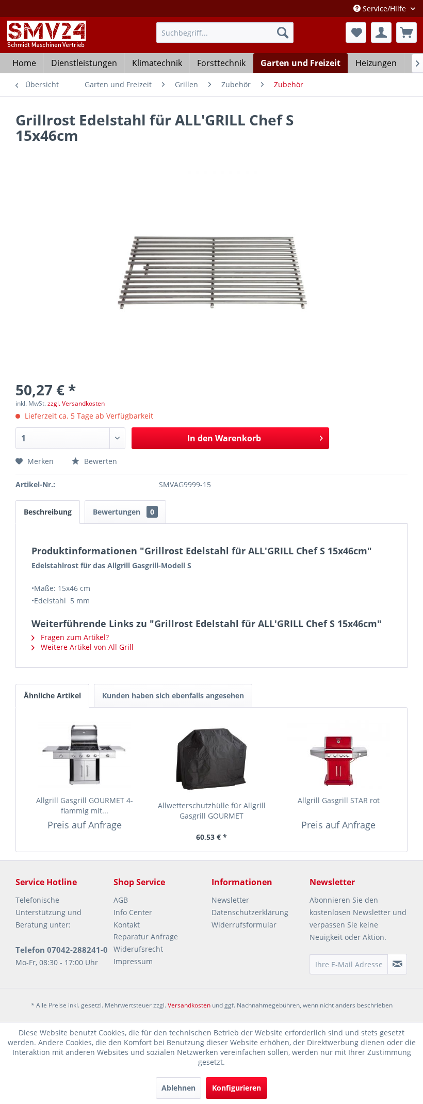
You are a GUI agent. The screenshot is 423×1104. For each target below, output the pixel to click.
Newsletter (230, 900)
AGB (120, 900)
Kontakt (126, 925)
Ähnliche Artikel (52, 695)
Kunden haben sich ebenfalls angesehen (173, 695)
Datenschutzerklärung (250, 912)
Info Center (132, 912)
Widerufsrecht (138, 949)
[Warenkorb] (406, 32)
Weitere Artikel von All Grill (86, 647)
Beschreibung (48, 512)
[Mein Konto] (381, 32)
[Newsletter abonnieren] (397, 964)
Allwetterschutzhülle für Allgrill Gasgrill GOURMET (212, 811)
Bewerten (99, 461)
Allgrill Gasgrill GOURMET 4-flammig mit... (84, 805)
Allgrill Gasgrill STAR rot (339, 800)
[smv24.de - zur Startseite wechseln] (46, 43)
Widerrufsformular (244, 925)
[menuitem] (225, 32)
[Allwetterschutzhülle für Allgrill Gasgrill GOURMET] (211, 759)
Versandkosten (189, 1005)
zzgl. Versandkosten (76, 403)
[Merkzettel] (356, 32)
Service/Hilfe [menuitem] (384, 8)
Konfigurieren (236, 1088)
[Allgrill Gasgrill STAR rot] (338, 754)
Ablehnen (178, 1088)
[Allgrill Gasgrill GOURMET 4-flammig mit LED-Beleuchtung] (84, 754)
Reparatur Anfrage (145, 936)
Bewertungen (123, 512)
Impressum (133, 961)
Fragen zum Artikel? (74, 637)
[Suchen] (283, 32)
